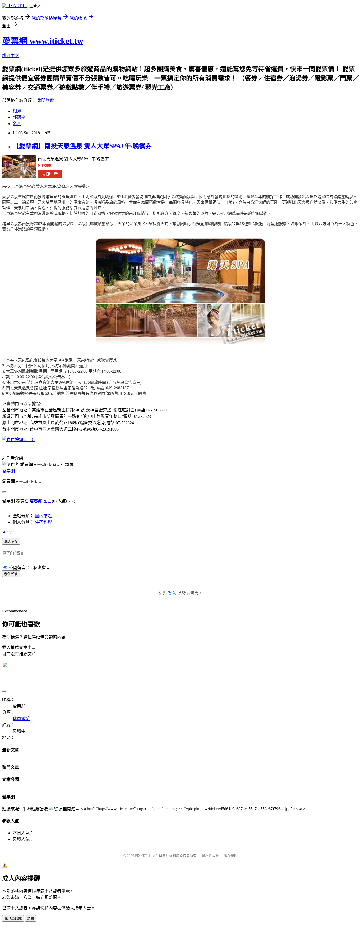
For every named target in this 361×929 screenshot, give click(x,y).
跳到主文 (10, 55)
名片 (17, 123)
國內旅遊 (43, 516)
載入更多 (11, 542)
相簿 (17, 111)
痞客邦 (36, 501)
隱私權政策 (210, 856)
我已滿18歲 (13, 919)
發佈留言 (11, 574)
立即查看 (50, 174)
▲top (7, 531)
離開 (30, 919)
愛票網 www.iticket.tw (42, 41)
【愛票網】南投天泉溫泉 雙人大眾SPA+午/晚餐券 (82, 146)
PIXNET (141, 856)
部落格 (19, 117)
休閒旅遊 (45, 100)
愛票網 (8, 471)
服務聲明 (231, 856)
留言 (47, 501)
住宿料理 (43, 522)
